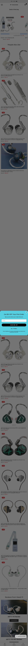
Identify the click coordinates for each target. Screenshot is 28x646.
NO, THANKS (14, 328)
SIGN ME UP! (14, 324)
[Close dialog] (26, 312)
